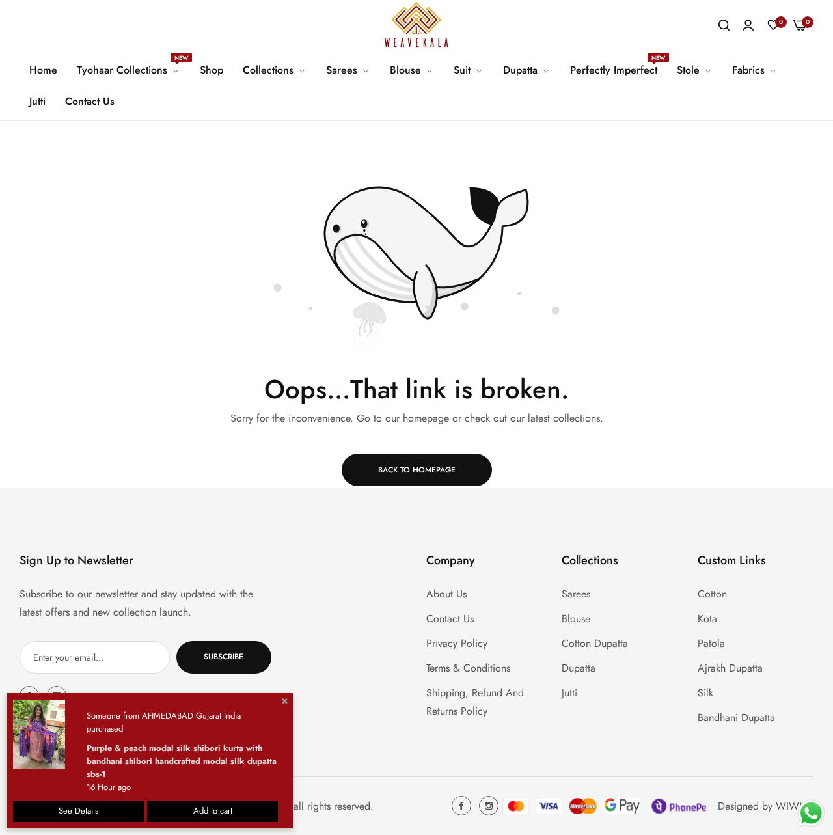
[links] (463, 805)
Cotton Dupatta (595, 642)
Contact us (450, 617)
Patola (711, 642)
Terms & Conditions (468, 667)
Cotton (712, 593)
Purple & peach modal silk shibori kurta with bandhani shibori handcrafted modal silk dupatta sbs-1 (182, 761)
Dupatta (578, 667)
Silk (705, 692)
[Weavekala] (416, 25)
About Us (446, 593)
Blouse (576, 617)
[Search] (724, 25)
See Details (78, 810)
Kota (707, 617)
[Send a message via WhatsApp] (811, 813)
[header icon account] (748, 25)
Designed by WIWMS (765, 805)
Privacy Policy (456, 642)
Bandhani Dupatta (736, 716)
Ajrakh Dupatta (730, 667)
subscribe (223, 657)
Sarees (576, 593)
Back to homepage (417, 470)
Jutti (569, 692)
